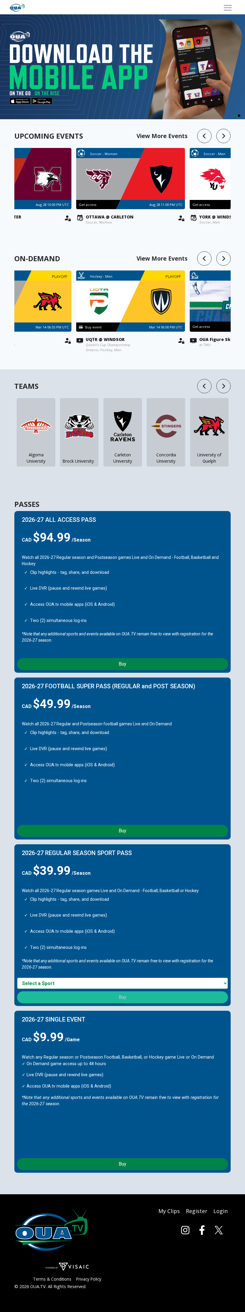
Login (220, 1211)
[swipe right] (223, 136)
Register (196, 1211)
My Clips (169, 1211)
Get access (195, 326)
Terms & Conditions (52, 1279)
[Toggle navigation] (227, 7)
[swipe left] (204, 136)
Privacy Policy (88, 1279)
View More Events (162, 136)
